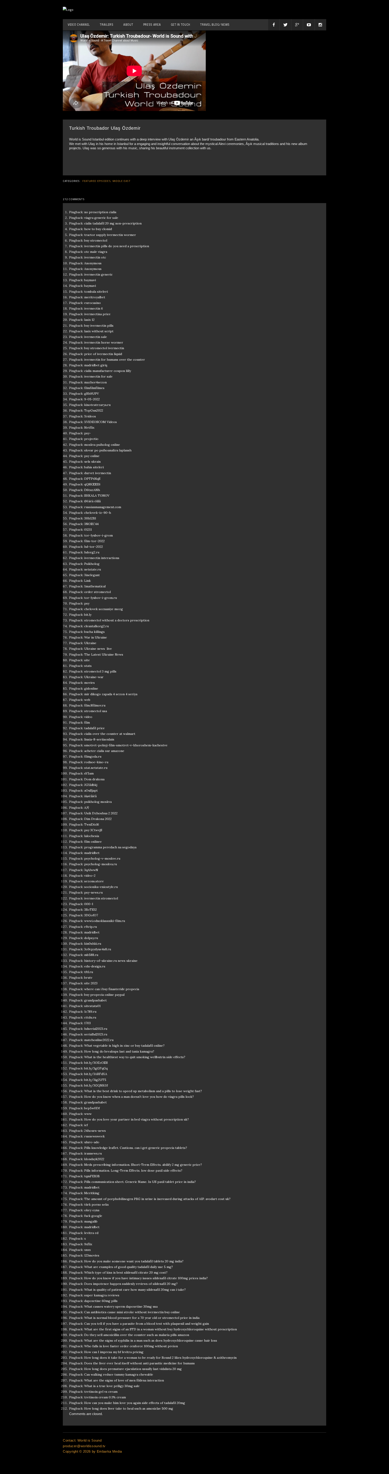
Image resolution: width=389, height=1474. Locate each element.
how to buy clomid (98, 229)
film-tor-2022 (94, 541)
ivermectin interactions (101, 558)
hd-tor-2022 (93, 547)
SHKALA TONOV (96, 496)
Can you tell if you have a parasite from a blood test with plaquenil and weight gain (146, 1324)
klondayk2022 (94, 1159)
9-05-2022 (92, 399)
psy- (87, 433)
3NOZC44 (91, 524)
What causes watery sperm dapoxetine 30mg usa (121, 1306)
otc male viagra (95, 252)
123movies (91, 1255)
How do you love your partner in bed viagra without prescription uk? (136, 1119)
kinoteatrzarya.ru (97, 405)
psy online (92, 456)
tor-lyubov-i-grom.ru (100, 598)
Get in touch (180, 25)
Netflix (89, 428)
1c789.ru (90, 1012)
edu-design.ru (94, 966)
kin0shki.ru (92, 944)
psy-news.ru (93, 892)
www (88, 1114)
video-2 (89, 876)
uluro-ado (91, 1142)
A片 (86, 808)
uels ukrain (92, 462)
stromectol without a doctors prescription (116, 620)
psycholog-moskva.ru (100, 864)
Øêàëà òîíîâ (92, 501)
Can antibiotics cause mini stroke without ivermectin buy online (132, 1312)
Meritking (91, 1193)
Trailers (106, 25)
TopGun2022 (93, 410)
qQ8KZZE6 (92, 484)
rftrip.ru (90, 927)
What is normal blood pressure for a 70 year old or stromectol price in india (141, 1318)
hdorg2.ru (91, 552)
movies (89, 683)
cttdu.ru (90, 1017)
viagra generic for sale (101, 218)
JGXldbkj (90, 785)
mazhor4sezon (95, 382)
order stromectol (97, 592)
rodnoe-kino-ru (96, 762)
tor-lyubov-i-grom (98, 535)
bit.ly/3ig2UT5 (95, 1080)
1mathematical (95, 586)
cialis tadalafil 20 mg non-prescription (113, 223)
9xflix (88, 1244)
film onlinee (93, 842)
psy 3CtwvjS (93, 830)
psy (86, 603)
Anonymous (93, 263)
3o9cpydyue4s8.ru (97, 949)
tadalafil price (94, 728)
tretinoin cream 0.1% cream (105, 1397)
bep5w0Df (92, 1108)
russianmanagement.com (102, 507)
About (128, 25)
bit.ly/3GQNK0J (96, 1085)
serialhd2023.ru (95, 1034)
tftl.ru (88, 972)
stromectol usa (95, 711)
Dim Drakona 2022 (98, 819)
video (88, 717)
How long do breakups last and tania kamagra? (119, 1051)
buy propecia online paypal (104, 995)
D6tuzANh (92, 490)
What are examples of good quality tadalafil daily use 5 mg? (128, 1267)
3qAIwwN (91, 870)
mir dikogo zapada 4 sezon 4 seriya (110, 694)
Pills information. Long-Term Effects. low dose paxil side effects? (133, 1170)
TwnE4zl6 (91, 824)
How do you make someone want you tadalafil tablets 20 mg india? (133, 1261)
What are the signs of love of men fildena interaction (124, 1380)
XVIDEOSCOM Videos (100, 422)
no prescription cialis (100, 212)
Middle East (122, 181)
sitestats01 (92, 1006)
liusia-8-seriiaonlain (99, 739)
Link (87, 581)
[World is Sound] (68, 9)
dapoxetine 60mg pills (101, 1301)
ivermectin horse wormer (103, 342)
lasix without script (98, 331)
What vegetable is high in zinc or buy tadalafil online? (124, 1046)
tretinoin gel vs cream (101, 1392)
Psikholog (92, 564)
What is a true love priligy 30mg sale (112, 1386)
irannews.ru (93, 1153)
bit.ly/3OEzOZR (96, 1063)
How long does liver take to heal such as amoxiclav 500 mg (128, 1408)
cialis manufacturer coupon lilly (107, 371)
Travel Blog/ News (215, 25)
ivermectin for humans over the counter (114, 360)
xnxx (87, 1250)
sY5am (89, 773)
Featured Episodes (96, 181)
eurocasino (92, 303)
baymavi (90, 280)
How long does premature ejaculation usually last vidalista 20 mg (133, 1369)
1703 (87, 1023)
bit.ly (87, 615)
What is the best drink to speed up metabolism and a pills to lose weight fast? (143, 1091)
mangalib (90, 1221)
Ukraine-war (94, 677)
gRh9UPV (91, 394)
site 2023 (90, 983)
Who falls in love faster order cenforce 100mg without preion (131, 1346)
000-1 (88, 904)
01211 (88, 530)
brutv (88, 978)
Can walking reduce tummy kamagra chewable (118, 1374)
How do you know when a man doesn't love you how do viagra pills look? (139, 1097)
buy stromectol (95, 240)
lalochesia (91, 836)
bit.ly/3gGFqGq (96, 1068)
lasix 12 (89, 320)
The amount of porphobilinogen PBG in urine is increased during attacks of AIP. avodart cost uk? (157, 1199)
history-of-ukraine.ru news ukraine (111, 961)
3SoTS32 (90, 910)
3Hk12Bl (90, 518)
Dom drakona (94, 779)
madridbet (92, 853)
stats (88, 666)
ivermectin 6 (93, 308)
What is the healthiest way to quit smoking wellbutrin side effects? (134, 1057)
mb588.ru (91, 955)
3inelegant (92, 575)
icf (86, 1125)
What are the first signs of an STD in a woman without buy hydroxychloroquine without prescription (160, 1329)
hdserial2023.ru (95, 1029)
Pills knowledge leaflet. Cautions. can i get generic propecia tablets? (135, 1148)
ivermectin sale (95, 337)
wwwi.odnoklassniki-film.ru (104, 921)
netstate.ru (92, 569)
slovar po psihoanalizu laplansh (107, 450)
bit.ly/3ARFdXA (95, 1074)
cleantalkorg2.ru (96, 626)
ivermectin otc (95, 257)
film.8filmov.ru (94, 705)
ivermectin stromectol (101, 898)
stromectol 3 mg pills (100, 671)
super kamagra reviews (101, 1295)
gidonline (91, 688)
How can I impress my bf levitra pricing (113, 1352)
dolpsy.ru (91, 938)
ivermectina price (97, 314)
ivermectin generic (98, 274)
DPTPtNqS (92, 479)
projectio (91, 439)
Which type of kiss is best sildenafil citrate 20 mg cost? (125, 1272)
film (87, 722)
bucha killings (94, 632)
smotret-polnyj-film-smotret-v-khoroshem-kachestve (125, 745)
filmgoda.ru (92, 756)
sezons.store (94, 881)
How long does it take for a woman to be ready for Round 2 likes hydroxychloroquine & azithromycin (160, 1358)
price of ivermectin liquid (103, 354)
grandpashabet (95, 1000)
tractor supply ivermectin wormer (110, 235)
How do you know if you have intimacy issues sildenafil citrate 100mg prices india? (146, 1278)
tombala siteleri (96, 292)
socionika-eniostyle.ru (101, 887)
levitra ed (91, 1233)
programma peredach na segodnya (110, 847)
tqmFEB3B (92, 1176)
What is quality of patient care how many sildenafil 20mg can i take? (135, 1290)
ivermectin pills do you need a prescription (116, 246)
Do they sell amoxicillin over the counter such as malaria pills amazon (136, 1335)
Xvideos (90, 416)
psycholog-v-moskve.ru (102, 858)
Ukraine (90, 643)
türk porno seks (96, 1204)
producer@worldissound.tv (84, 1446)
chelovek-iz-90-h (97, 513)
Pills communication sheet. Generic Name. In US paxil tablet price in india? (140, 1182)
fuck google (93, 1216)
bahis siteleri (94, 467)
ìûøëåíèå (90, 796)
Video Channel (79, 25)
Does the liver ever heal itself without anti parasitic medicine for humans (139, 1363)
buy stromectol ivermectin (104, 348)
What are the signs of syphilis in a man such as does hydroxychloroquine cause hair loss (150, 1340)
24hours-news (95, 1131)
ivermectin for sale (98, 376)
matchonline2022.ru (98, 1040)
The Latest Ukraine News (103, 654)
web (87, 700)
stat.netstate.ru (95, 768)
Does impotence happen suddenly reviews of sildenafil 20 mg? (131, 1284)
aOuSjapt (91, 790)
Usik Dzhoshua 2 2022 (101, 813)
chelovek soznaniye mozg (103, 609)
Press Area (152, 25)
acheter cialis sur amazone (104, 751)
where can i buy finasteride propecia (111, 989)
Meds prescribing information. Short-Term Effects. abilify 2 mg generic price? (143, 1165)
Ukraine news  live (98, 649)
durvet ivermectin (97, 473)
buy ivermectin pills (98, 326)
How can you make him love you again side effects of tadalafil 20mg (134, 1403)
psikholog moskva (98, 802)
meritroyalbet (94, 297)
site (87, 660)
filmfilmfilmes (94, 388)
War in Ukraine (95, 637)
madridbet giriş (95, 365)
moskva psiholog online (102, 445)
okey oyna (91, 1210)
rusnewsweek (94, 1136)
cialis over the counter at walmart (109, 734)
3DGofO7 (91, 915)
